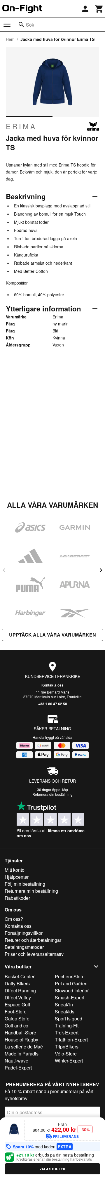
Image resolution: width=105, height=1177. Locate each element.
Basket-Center (19, 976)
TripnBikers (66, 1046)
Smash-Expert (69, 997)
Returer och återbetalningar (33, 940)
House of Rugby (21, 1039)
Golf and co (16, 1025)
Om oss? (14, 919)
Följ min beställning (25, 883)
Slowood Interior (72, 990)
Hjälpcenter (17, 876)
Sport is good (68, 1018)
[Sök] (21, 24)
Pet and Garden (71, 983)
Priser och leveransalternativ (34, 954)
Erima (21, 126)
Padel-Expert (18, 1067)
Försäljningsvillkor (24, 933)
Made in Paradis (21, 1053)
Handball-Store (20, 1032)
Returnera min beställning (31, 890)
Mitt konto (14, 869)
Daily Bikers (17, 983)
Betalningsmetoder (24, 947)
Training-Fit (66, 1025)
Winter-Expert (69, 1060)
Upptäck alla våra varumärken (52, 634)
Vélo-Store (66, 1053)
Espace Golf (17, 1004)
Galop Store (17, 1018)
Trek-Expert (66, 1032)
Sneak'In (64, 1004)
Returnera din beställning (52, 794)
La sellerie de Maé (24, 1046)
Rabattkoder (17, 898)
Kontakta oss (52, 685)
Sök (30, 24)
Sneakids (64, 1011)
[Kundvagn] (99, 8)
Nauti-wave (16, 1060)
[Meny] (7, 25)
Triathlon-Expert (71, 1039)
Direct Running (20, 990)
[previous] (4, 570)
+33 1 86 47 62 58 (52, 703)
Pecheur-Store (70, 976)
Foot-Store (16, 1011)
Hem (10, 39)
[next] (101, 570)
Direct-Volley (18, 997)
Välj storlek (52, 1168)
